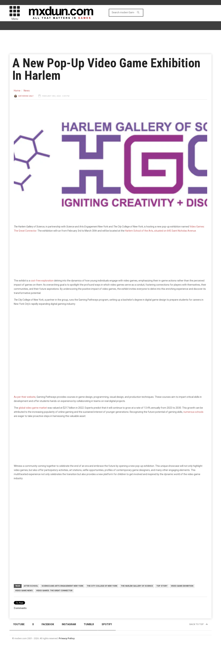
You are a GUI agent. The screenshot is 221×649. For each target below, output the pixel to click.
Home (17, 90)
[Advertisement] (110, 510)
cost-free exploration (42, 280)
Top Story (161, 586)
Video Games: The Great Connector (54, 590)
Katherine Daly (25, 96)
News (27, 90)
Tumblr (89, 624)
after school (31, 586)
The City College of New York (102, 586)
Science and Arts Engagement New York (62, 586)
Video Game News (24, 590)
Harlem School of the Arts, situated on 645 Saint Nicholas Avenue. (160, 230)
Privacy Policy (67, 638)
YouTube (19, 624)
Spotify (107, 624)
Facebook (48, 624)
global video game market (33, 407)
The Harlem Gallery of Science (137, 586)
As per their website (25, 397)
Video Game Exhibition (182, 586)
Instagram (69, 624)
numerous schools (193, 412)
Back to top (196, 624)
